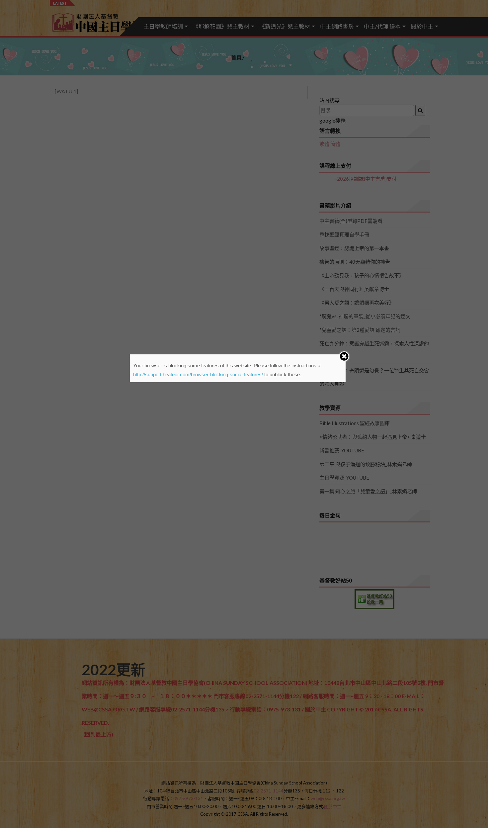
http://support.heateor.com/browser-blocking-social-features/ (198, 374)
